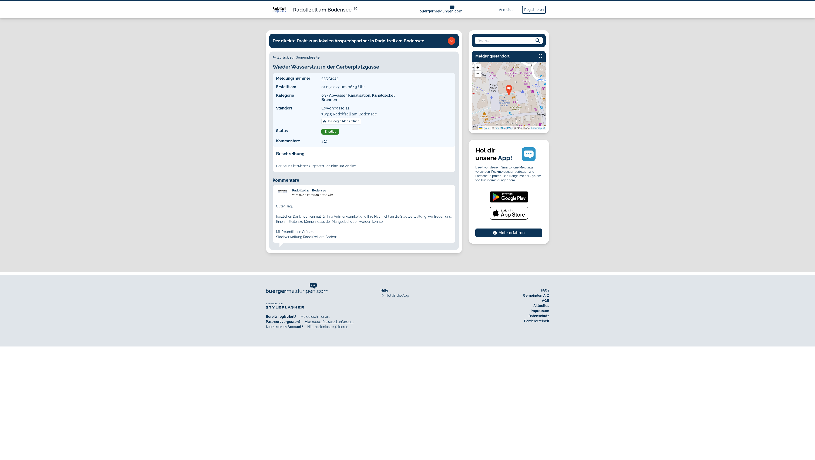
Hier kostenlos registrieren (327, 327)
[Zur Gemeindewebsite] (356, 9)
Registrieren (534, 10)
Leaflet (486, 128)
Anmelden (507, 10)
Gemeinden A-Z (536, 295)
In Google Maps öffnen (343, 121)
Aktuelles (541, 306)
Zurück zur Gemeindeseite (297, 57)
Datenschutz (539, 316)
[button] (509, 90)
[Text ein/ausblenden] (451, 41)
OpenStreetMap (504, 128)
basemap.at (538, 128)
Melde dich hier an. (315, 317)
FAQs (545, 290)
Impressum (540, 311)
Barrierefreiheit (536, 321)
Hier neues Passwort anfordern (329, 322)
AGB (545, 301)
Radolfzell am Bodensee (322, 10)
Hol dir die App (397, 295)
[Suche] (538, 40)
